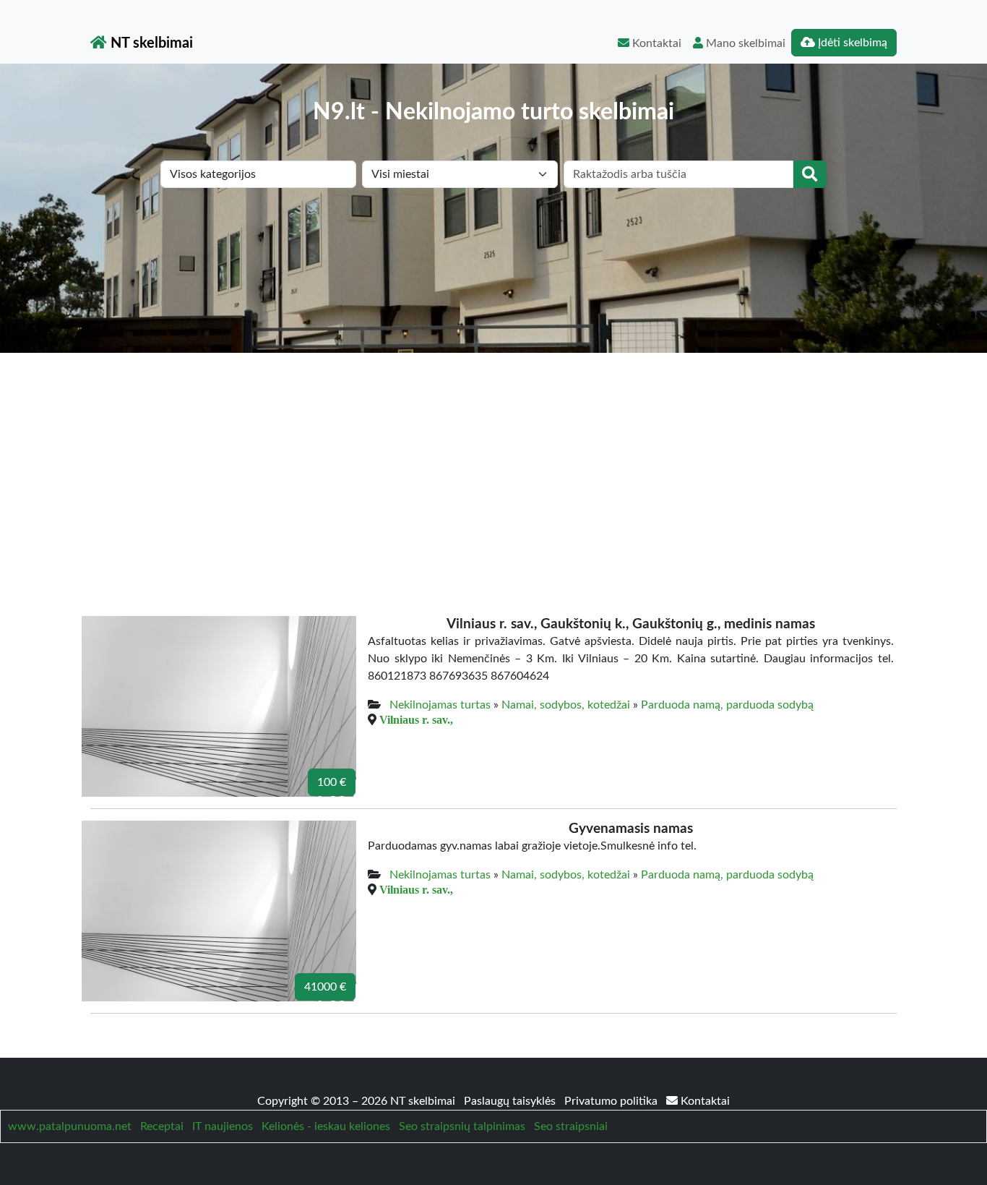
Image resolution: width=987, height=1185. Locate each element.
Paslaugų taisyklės (511, 1101)
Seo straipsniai (571, 1126)
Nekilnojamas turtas (440, 705)
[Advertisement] (493, 461)
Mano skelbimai (744, 43)
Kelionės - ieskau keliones (326, 1126)
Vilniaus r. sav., (416, 719)
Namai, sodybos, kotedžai (565, 705)
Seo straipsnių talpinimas (462, 1126)
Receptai (162, 1126)
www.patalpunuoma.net (70, 1126)
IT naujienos (222, 1126)
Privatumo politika (612, 1101)
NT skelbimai (150, 43)
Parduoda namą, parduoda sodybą (727, 705)
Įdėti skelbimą (851, 42)
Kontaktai (655, 43)
